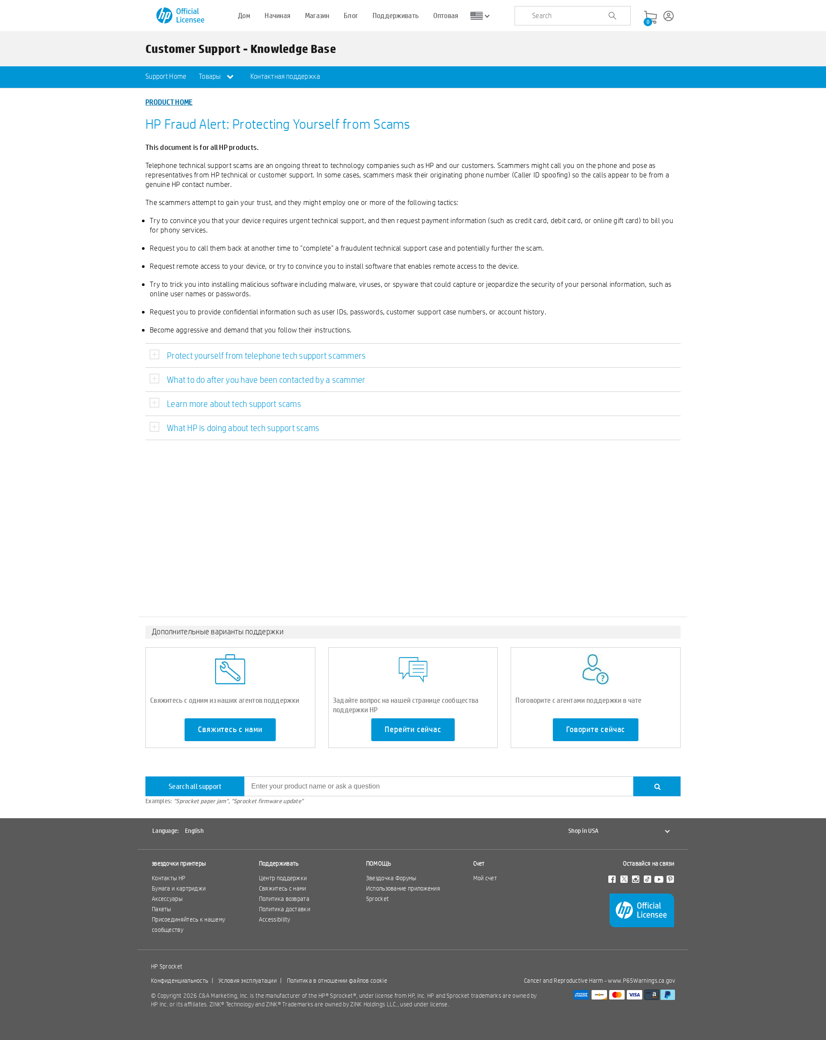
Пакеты (161, 909)
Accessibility (274, 919)
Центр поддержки (283, 878)
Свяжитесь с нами (230, 729)
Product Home (169, 102)
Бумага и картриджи (179, 888)
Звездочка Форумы (391, 878)
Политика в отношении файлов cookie (337, 980)
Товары (210, 76)
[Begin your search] (612, 16)
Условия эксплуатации (248, 980)
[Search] (657, 786)
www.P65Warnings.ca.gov (641, 980)
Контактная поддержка (285, 76)
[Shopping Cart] (650, 18)
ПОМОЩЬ (378, 863)
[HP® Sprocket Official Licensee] (181, 15)
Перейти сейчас (413, 729)
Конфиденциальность (179, 980)
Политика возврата (284, 899)
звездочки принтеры (179, 863)
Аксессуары (167, 899)
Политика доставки (284, 909)
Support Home (166, 76)
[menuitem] (166, 77)
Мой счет (485, 878)
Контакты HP (168, 878)
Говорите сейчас (595, 729)
